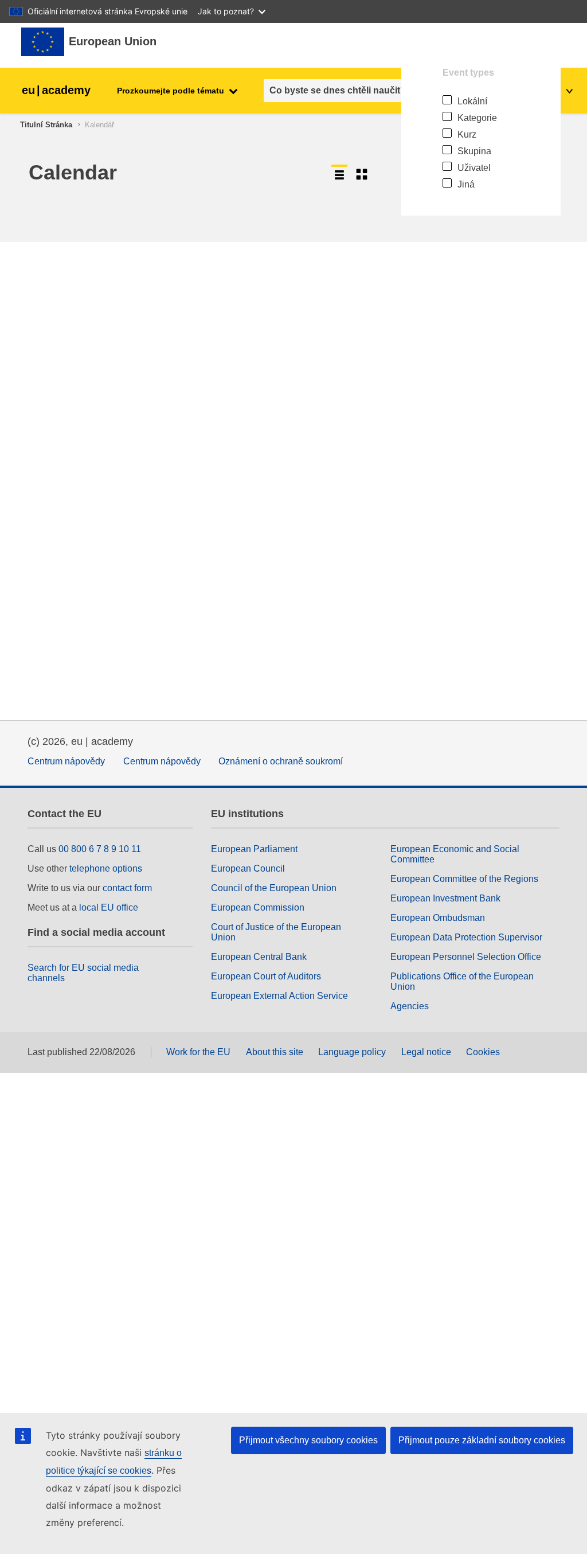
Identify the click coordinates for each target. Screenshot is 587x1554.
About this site (274, 1052)
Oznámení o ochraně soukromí (280, 761)
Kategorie (477, 118)
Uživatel (474, 168)
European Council (248, 868)
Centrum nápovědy (66, 761)
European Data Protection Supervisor (466, 937)
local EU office (108, 907)
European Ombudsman (437, 918)
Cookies (483, 1052)
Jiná (466, 184)
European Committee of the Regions (464, 879)
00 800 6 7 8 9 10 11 (99, 849)
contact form (127, 888)
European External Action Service (279, 996)
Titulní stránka (46, 124)
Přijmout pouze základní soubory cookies (481, 1440)
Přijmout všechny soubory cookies (308, 1440)
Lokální (472, 101)
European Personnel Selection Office (465, 957)
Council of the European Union (273, 888)
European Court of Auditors (266, 976)
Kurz (466, 134)
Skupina (474, 151)
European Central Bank (259, 957)
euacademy (56, 90)
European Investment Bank (445, 898)
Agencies (409, 1006)
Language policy (352, 1052)
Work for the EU (198, 1052)
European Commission (257, 907)
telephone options (105, 868)
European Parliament (254, 849)
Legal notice (426, 1052)
